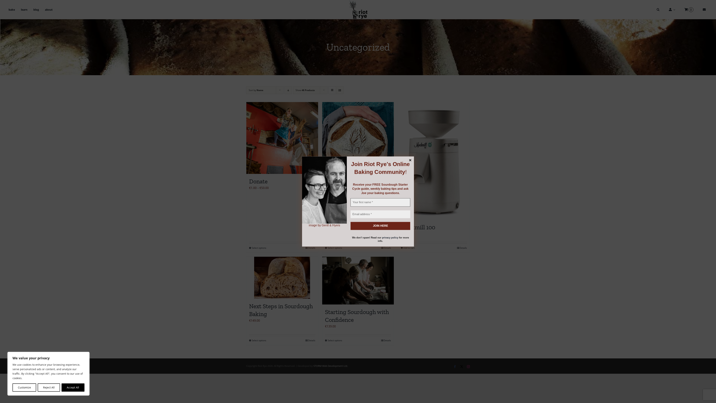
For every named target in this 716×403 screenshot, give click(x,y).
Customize (24, 387)
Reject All (49, 387)
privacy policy (390, 237)
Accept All (73, 387)
